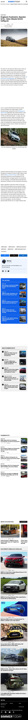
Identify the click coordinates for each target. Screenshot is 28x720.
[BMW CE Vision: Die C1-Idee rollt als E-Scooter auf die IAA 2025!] (22, 378)
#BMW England (4, 246)
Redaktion (8, 476)
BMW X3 (2, 455)
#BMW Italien (3, 249)
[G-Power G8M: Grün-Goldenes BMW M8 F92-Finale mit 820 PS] (22, 362)
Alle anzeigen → (23, 521)
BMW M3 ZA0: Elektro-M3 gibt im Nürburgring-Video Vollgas (11, 387)
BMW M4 (3, 447)
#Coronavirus (3, 251)
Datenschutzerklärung (17, 710)
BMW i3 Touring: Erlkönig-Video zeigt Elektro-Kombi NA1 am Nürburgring (13, 597)
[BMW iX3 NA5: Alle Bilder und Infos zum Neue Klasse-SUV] (22, 294)
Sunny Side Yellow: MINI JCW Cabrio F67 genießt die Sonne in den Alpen (12, 644)
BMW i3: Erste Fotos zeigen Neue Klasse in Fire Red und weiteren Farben (11, 371)
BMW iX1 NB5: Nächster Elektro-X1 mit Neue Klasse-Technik (9, 311)
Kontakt (11, 703)
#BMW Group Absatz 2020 (21, 246)
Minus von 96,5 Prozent (10, 174)
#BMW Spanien (10, 249)
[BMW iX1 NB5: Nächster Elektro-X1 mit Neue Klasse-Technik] (22, 311)
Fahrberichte (21, 706)
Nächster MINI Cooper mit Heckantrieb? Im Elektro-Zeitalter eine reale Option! (12, 619)
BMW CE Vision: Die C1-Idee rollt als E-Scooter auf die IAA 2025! (11, 379)
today (14, 2)
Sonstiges (8, 4)
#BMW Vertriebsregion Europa (20, 249)
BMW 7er (3, 438)
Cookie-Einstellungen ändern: (6, 710)
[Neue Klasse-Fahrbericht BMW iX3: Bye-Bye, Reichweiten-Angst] (22, 286)
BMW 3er (4, 316)
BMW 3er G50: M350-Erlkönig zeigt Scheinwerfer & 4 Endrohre (10, 319)
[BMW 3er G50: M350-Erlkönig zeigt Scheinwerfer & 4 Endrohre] (22, 319)
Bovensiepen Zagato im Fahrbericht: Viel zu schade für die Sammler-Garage (10, 450)
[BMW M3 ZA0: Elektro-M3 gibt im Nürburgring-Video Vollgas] (22, 387)
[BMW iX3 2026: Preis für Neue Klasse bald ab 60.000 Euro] (22, 302)
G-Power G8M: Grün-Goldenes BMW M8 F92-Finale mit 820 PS (10, 362)
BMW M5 (2, 463)
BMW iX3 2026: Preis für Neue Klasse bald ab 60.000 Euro (10, 302)
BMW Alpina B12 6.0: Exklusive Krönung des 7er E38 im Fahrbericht (10, 441)
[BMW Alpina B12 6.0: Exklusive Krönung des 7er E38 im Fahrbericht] (24, 441)
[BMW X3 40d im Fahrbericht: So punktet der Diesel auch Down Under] (24, 458)
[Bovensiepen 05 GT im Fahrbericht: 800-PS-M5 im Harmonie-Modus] (24, 466)
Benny (8, 24)
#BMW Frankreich (12, 246)
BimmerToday (3, 4)
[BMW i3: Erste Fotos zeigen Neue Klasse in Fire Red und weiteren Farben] (22, 370)
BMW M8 (6, 359)
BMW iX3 (4, 283)
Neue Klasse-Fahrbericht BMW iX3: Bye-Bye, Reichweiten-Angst (10, 287)
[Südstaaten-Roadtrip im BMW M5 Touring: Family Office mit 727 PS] (24, 474)
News (20, 703)
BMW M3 (6, 384)
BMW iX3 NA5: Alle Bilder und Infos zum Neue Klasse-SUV (9, 294)
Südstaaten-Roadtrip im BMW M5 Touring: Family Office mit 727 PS (9, 474)
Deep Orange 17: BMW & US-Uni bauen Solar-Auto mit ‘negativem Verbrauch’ (10, 542)
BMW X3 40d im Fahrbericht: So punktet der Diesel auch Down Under (10, 458)
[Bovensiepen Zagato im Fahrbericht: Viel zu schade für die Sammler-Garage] (24, 449)
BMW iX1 (4, 308)
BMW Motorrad (8, 376)
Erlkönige (2, 706)
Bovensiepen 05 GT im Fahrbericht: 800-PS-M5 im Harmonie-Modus (10, 466)
